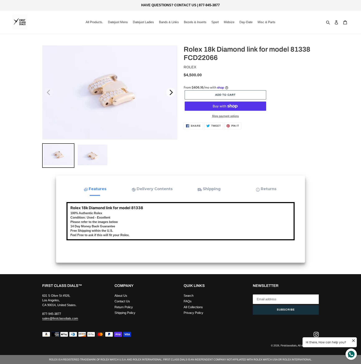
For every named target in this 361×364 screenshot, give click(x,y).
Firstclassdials (289, 345)
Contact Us (122, 301)
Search (188, 295)
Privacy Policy (193, 312)
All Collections (193, 307)
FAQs (188, 301)
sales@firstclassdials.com (60, 318)
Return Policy (123, 307)
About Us (120, 295)
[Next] (170, 92)
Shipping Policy (124, 312)
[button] (95, 189)
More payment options (225, 116)
